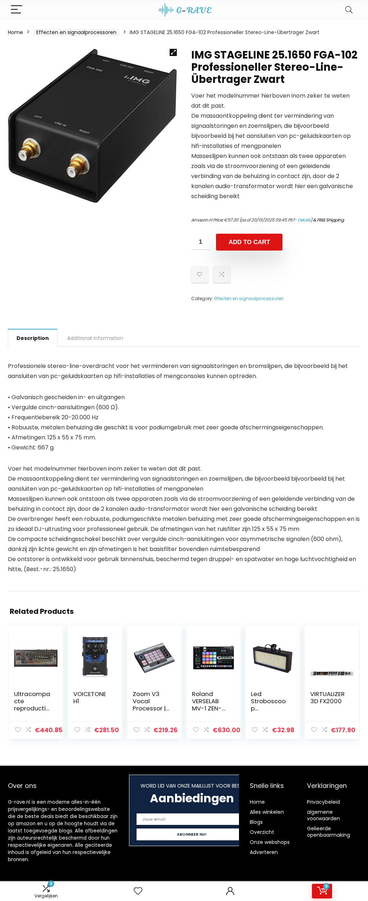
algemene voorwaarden (323, 815)
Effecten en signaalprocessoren (76, 32)
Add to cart (249, 242)
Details (304, 220)
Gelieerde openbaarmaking (328, 832)
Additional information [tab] (95, 338)
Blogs (256, 822)
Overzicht (262, 832)
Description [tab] (33, 338)
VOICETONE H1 (89, 697)
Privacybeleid (323, 802)
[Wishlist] (138, 891)
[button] (173, 52)
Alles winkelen (267, 812)
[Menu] (16, 9)
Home (15, 32)
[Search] (349, 9)
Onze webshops (270, 842)
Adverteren (264, 852)
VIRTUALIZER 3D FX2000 (327, 697)
